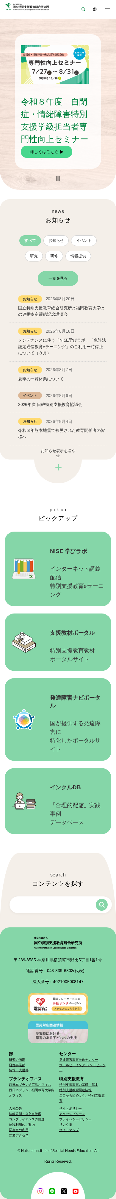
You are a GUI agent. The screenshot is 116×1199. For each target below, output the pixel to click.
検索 (102, 905)
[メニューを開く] (107, 9)
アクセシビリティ (72, 1114)
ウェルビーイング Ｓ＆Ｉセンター (82, 1067)
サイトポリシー (70, 1108)
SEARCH (81, 9)
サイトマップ (69, 1130)
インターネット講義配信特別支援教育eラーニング (77, 573)
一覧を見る (58, 278)
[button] (58, 178)
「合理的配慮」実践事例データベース (75, 804)
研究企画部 (17, 1059)
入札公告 (15, 1108)
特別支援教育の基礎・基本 (78, 1084)
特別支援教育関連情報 (75, 1090)
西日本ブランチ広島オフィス (30, 1084)
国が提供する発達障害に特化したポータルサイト (75, 723)
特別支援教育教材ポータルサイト (72, 646)
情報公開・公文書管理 (25, 1114)
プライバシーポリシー (75, 1119)
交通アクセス (18, 1135)
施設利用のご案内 (22, 1124)
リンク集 (65, 1124)
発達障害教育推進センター (78, 1059)
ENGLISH (93, 9)
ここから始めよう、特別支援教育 (82, 1098)
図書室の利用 (18, 1130)
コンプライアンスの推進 (27, 1119)
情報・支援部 (18, 1070)
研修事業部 (17, 1065)
